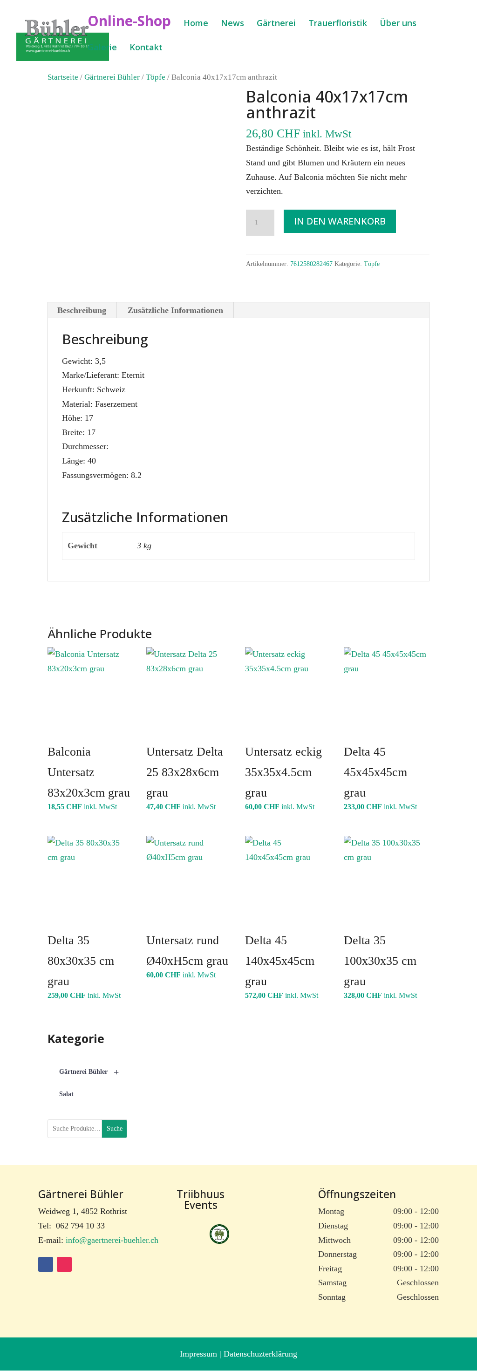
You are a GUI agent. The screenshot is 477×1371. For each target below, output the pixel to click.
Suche (115, 1128)
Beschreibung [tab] (81, 310)
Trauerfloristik (337, 24)
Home (196, 24)
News (232, 24)
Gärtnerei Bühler (112, 77)
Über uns (398, 24)
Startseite (63, 77)
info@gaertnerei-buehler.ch (112, 1240)
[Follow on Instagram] (64, 1264)
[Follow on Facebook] (45, 1264)
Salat (66, 1094)
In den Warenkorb (340, 221)
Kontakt (146, 48)
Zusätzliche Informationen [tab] (175, 310)
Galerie (102, 48)
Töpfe (155, 77)
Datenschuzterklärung (260, 1353)
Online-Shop (129, 24)
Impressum (199, 1353)
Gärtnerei (276, 24)
